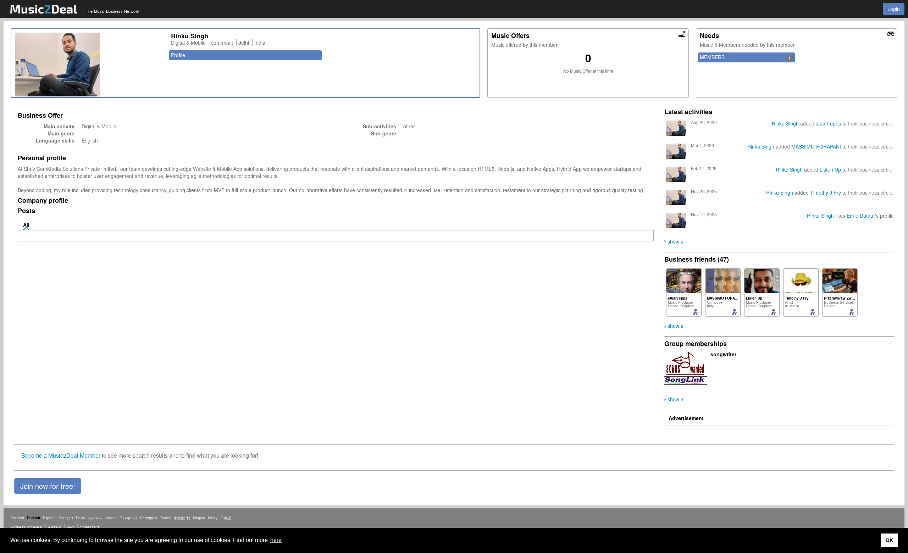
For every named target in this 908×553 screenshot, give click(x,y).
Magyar (199, 517)
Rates (54, 527)
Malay (212, 517)
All (26, 224)
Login (893, 8)
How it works (27, 527)
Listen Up (830, 169)
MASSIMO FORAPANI (816, 146)
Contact (89, 527)
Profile (178, 54)
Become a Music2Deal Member (60, 455)
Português (148, 517)
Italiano (111, 517)
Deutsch (17, 517)
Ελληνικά (128, 517)
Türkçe (165, 517)
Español (49, 517)
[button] (47, 486)
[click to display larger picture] (89, 64)
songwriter (723, 354)
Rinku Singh (785, 123)
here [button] (276, 540)
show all (676, 241)
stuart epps (828, 123)
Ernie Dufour (861, 215)
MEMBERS (745, 57)
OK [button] (889, 540)
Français (66, 517)
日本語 (225, 517)
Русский (95, 517)
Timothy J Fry (825, 192)
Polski (80, 517)
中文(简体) (182, 517)
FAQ (70, 527)
